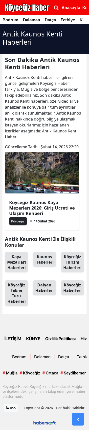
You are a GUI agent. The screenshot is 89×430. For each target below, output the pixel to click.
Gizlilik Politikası (60, 339)
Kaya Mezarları (16, 262)
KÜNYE (33, 339)
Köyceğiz (72, 287)
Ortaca (50, 372)
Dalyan (44, 287)
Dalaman (31, 20)
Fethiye (68, 20)
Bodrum (10, 20)
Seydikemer (73, 372)
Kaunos (44, 259)
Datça (50, 20)
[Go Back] (78, 419)
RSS (12, 407)
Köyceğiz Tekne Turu (16, 293)
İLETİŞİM (12, 339)
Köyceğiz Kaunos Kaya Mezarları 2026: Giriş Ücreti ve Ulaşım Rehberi (42, 208)
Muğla (10, 372)
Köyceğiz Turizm (72, 262)
